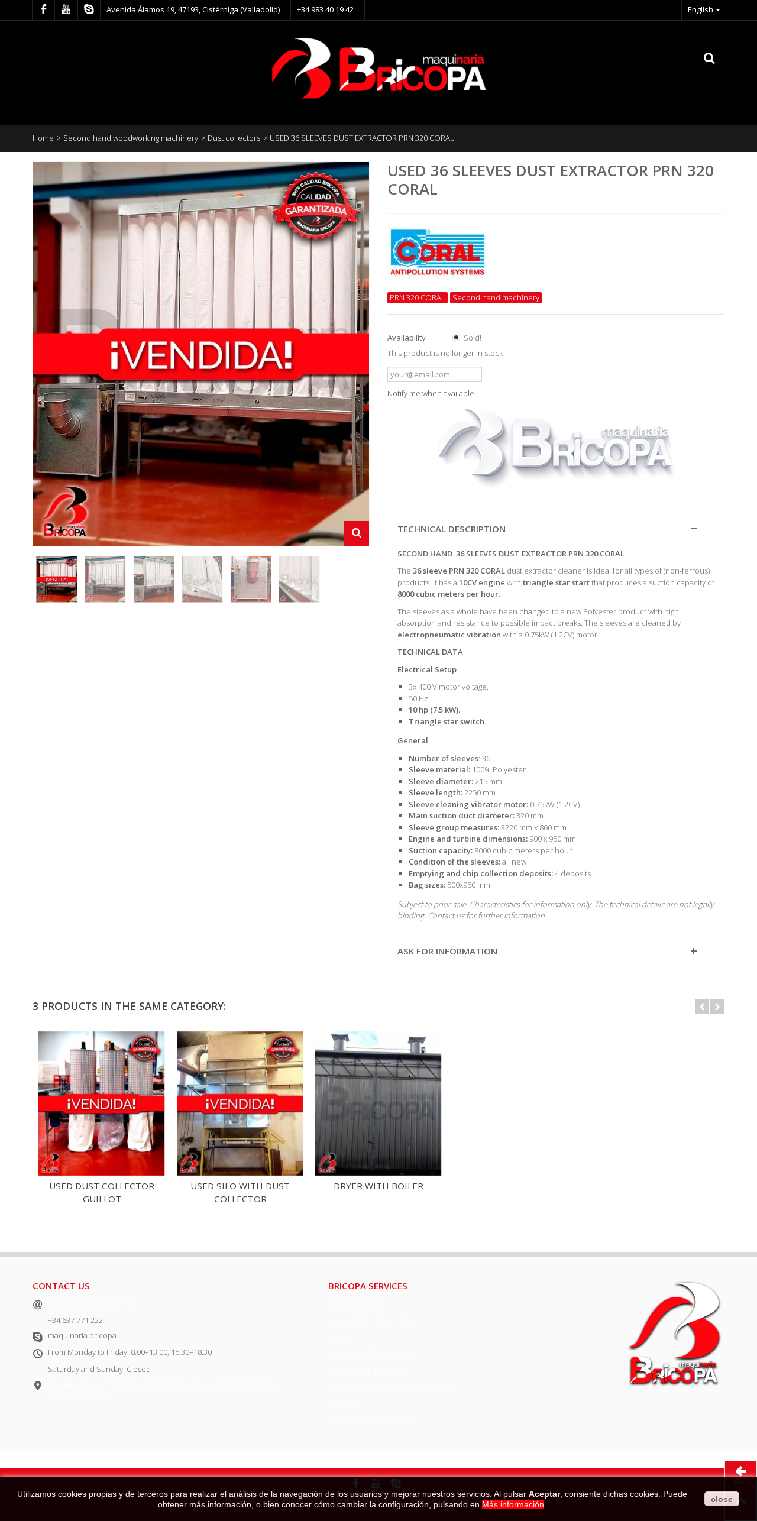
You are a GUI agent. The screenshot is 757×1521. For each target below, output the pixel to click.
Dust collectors (234, 137)
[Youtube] (65, 10)
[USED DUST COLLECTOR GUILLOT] (101, 1103)
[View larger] (356, 533)
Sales (337, 1337)
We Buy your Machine (366, 1370)
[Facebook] (43, 10)
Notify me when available (430, 393)
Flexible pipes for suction (372, 1421)
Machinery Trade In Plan (370, 1353)
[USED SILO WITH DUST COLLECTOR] (240, 1103)
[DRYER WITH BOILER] (378, 1103)
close (722, 1499)
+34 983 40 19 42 (325, 9)
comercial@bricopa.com (91, 1303)
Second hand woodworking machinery (130, 137)
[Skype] (89, 10)
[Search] (709, 58)
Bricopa (341, 1404)
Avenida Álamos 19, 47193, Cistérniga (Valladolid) (193, 9)
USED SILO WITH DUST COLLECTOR (240, 1192)
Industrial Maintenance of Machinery (392, 1387)
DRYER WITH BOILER (378, 1186)
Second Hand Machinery (372, 1320)
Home (43, 137)
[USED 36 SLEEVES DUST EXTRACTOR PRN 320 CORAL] (56, 579)
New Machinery (355, 1303)
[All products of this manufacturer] (555, 248)
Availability (407, 337)
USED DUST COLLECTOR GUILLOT (101, 1192)
